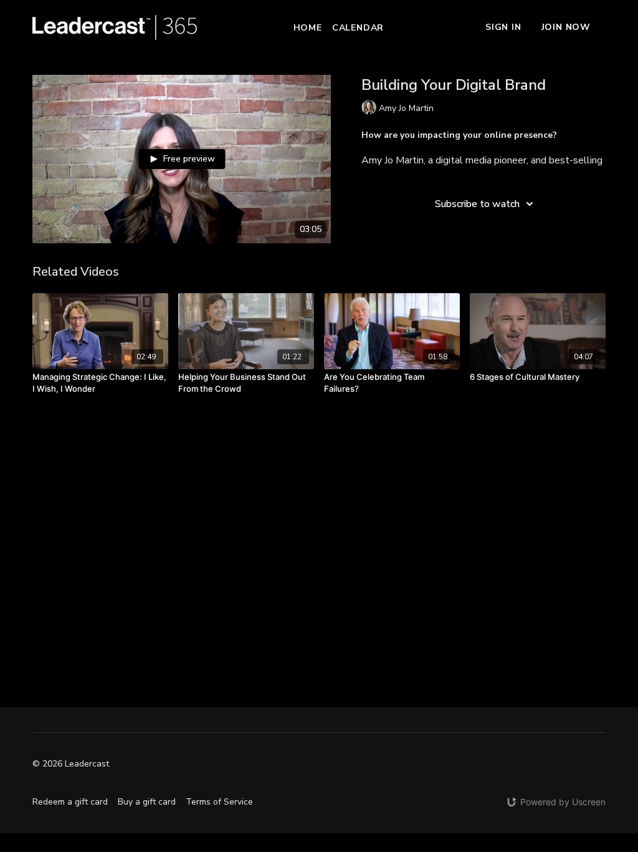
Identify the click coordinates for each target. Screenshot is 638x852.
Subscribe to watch (477, 204)
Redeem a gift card (70, 802)
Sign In (503, 27)
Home (307, 28)
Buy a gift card (147, 802)
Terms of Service (219, 802)
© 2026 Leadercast (70, 764)
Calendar (358, 28)
